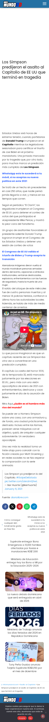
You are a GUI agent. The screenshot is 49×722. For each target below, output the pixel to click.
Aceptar (22, 718)
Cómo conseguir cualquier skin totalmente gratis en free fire (12, 524)
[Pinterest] (19, 506)
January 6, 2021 (13, 488)
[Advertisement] (24, 33)
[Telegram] (34, 506)
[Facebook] (5, 506)
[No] (45, 712)
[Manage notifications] (43, 716)
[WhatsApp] (27, 506)
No (30, 718)
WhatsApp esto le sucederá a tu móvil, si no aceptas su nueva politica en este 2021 (22, 177)
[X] (12, 506)
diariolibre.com (19, 497)
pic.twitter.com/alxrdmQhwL (21, 481)
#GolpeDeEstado (26, 477)
